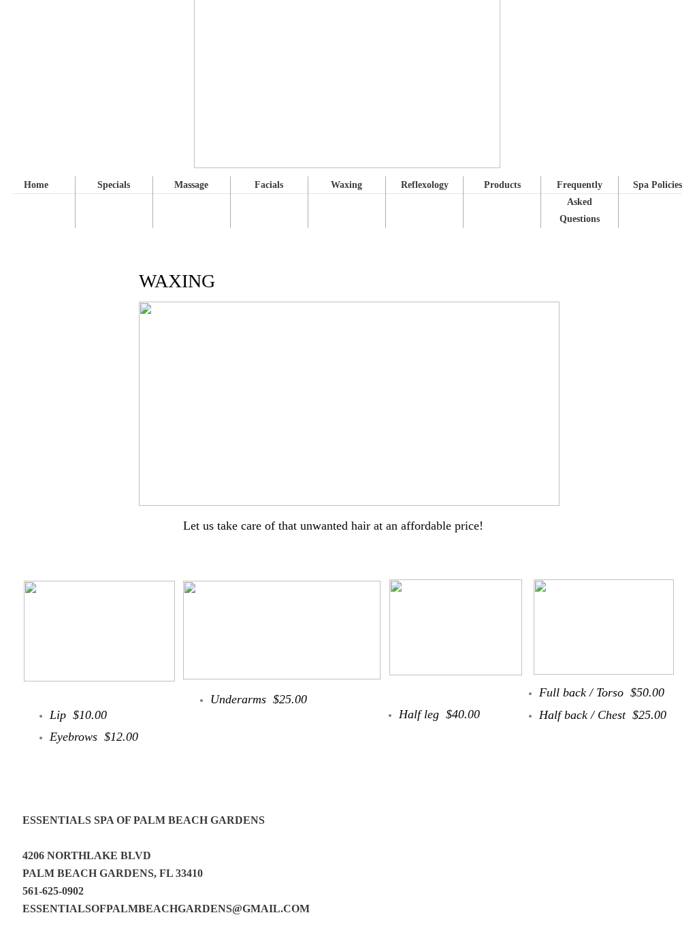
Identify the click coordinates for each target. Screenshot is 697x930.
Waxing (346, 185)
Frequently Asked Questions (579, 202)
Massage (191, 185)
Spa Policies (657, 185)
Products (502, 185)
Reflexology (425, 185)
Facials (269, 185)
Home (36, 185)
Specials (113, 185)
